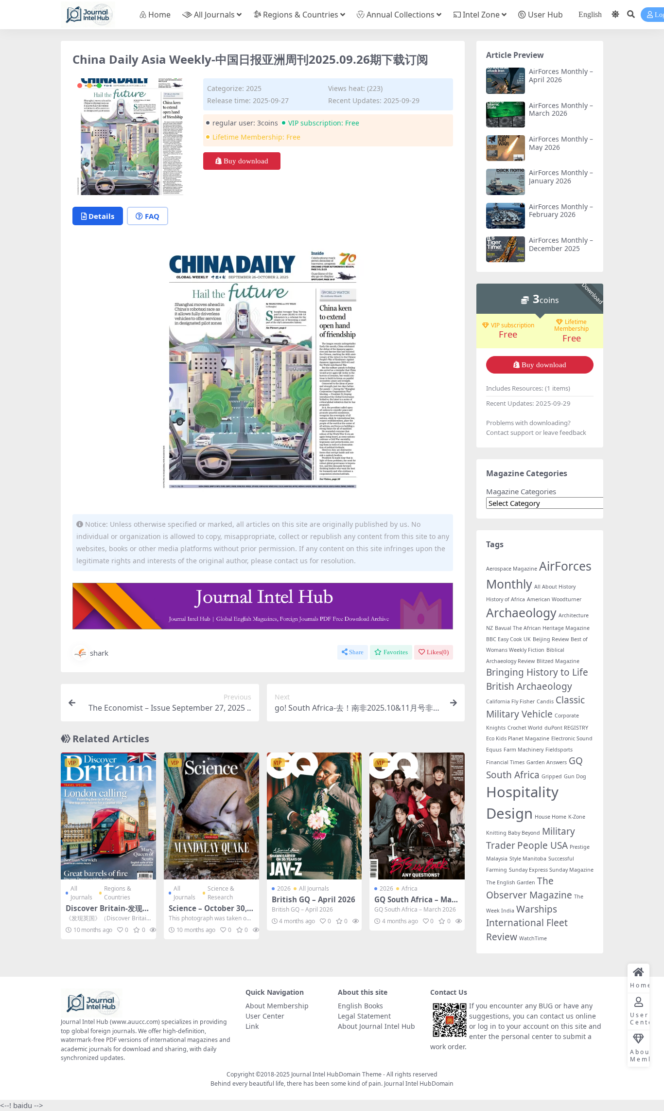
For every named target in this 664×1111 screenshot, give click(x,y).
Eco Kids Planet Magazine (517, 738)
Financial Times (505, 762)
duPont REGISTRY (566, 727)
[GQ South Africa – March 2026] (417, 816)
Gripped (552, 776)
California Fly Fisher (510, 701)
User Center (264, 1016)
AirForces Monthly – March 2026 (561, 109)
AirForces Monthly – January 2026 (561, 176)
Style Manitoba (527, 858)
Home (159, 14)
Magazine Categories (521, 491)
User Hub (545, 14)
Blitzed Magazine (558, 661)
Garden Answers (546, 762)
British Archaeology (529, 686)
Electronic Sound (572, 738)
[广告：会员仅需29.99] (262, 609)
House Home (550, 816)
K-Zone (576, 816)
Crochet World (524, 727)
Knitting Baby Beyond (513, 832)
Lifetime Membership (571, 326)
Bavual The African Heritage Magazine (542, 628)
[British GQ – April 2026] (314, 816)
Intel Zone (481, 14)
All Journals (214, 14)
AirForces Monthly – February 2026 (561, 210)
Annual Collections (401, 14)
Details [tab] (101, 216)
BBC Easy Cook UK (508, 639)
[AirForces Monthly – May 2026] (505, 148)
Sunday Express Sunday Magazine (551, 869)
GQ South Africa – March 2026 (416, 904)
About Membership (277, 1005)
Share (356, 652)
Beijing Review (551, 639)
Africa (410, 888)
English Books (360, 1005)
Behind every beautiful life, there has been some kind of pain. (297, 1083)
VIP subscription (512, 325)
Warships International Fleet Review (527, 923)
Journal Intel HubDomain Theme (336, 1074)
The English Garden (510, 882)
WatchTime (533, 938)
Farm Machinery (523, 749)
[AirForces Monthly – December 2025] (505, 249)
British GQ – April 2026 (313, 899)
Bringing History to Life (537, 672)
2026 (284, 888)
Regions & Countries (300, 14)
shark (99, 653)
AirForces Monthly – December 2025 (561, 244)
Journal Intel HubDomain (419, 1083)
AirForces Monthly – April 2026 (561, 75)
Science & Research (221, 892)
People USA (542, 845)
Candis (545, 701)
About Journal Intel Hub (376, 1026)
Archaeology (521, 613)
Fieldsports (559, 749)
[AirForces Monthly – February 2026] (505, 216)
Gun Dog (575, 776)
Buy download (246, 161)
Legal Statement (364, 1016)
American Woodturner (554, 599)
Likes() (438, 652)
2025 (254, 88)
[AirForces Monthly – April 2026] (505, 80)
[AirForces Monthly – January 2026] (505, 182)
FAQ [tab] (152, 216)
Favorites (396, 652)
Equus (494, 749)
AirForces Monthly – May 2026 (561, 143)
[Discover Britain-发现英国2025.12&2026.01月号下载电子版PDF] (108, 816)
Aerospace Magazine (511, 568)
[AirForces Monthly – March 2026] (505, 114)
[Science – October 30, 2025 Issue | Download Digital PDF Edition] (211, 816)
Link (252, 1026)
